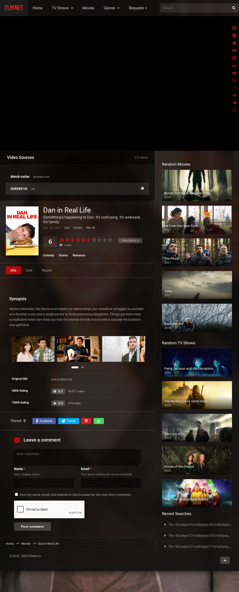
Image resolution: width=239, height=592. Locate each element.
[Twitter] (234, 43)
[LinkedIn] (234, 65)
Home (37, 8)
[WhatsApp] (234, 80)
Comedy (48, 255)
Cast (29, 270)
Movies (88, 8)
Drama (63, 255)
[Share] (234, 110)
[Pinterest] (234, 58)
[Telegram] (234, 102)
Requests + (138, 8)
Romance (79, 255)
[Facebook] (234, 28)
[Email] (234, 50)
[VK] (234, 95)
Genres (109, 8)
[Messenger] (234, 35)
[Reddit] (234, 73)
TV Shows (60, 8)
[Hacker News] (234, 87)
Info (13, 270)
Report (47, 270)
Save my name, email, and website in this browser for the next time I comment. (75, 495)
